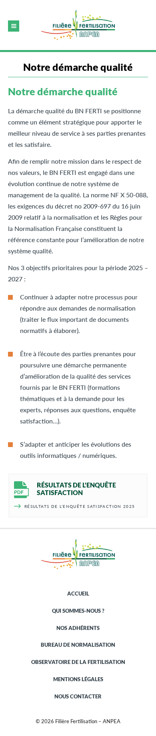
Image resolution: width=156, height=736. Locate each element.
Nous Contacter (78, 696)
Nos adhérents (78, 628)
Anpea (78, 25)
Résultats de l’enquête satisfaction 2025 (79, 506)
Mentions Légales (78, 679)
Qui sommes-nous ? (78, 611)
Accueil (78, 593)
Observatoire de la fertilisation (78, 662)
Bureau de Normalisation (78, 645)
